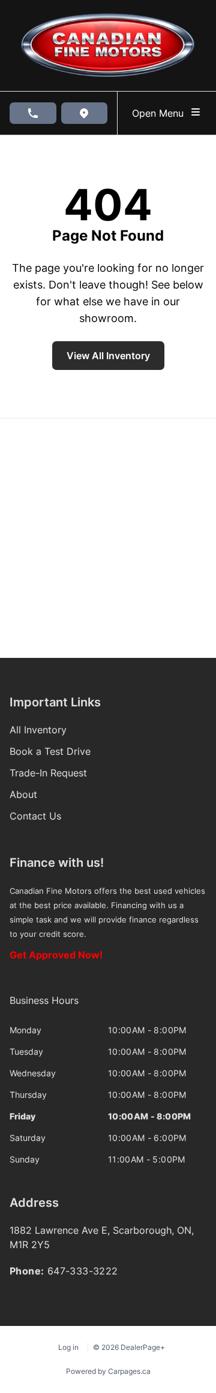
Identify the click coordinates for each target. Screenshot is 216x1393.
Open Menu (161, 113)
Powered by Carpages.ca (108, 1371)
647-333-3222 (82, 1271)
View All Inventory (108, 356)
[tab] (44, 1006)
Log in (68, 1347)
